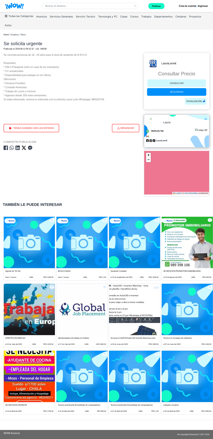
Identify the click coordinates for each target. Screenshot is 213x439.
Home (6, 34)
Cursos (134, 16)
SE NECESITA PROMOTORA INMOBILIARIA (182, 271)
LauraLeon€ (168, 63)
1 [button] (154, 288)
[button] (148, 155)
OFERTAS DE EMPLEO (15, 338)
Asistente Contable (119, 271)
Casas (123, 16)
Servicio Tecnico (85, 16)
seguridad (177, 92)
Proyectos (195, 16)
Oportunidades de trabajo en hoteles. (74, 338)
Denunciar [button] (127, 128)
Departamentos (163, 16)
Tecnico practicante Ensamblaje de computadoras (79, 405)
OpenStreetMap (191, 193)
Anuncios (41, 16)
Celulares (180, 16)
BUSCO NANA (64, 271)
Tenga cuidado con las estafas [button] (33, 128)
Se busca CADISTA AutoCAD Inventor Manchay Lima (133, 338)
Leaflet (178, 193)
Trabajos (146, 16)
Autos (8, 25)
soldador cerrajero (171, 405)
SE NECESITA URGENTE (16, 405)
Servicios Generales (61, 16)
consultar (177, 83)
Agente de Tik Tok (12, 271)
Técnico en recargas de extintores (177, 338)
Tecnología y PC (107, 16)
